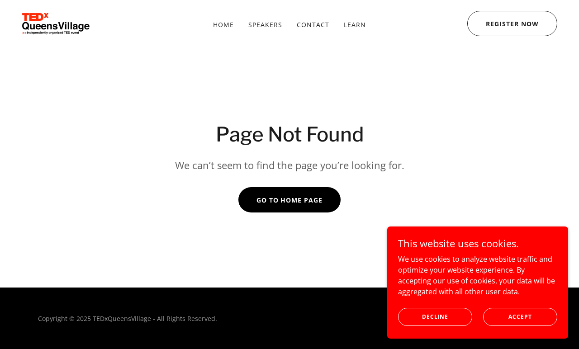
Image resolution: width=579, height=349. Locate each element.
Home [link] (223, 24)
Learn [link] (355, 24)
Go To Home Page (289, 200)
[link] (56, 23)
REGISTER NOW (512, 23)
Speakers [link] (265, 24)
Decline (435, 317)
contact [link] (313, 24)
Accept (520, 317)
